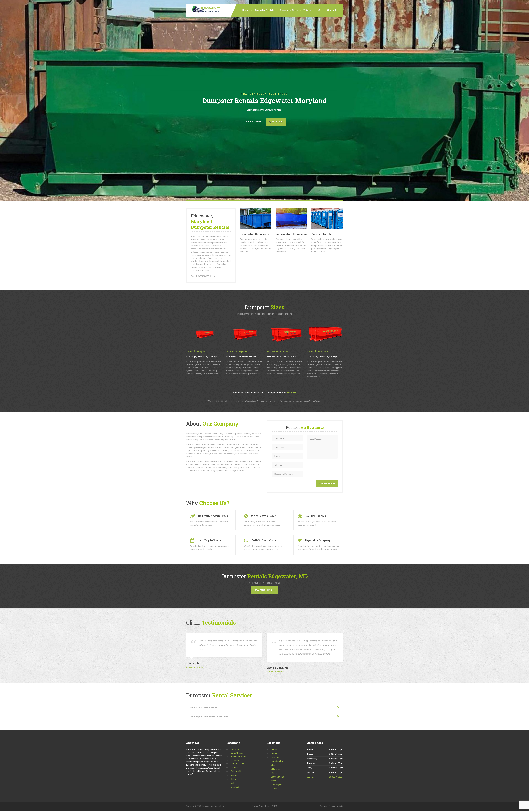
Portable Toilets (321, 234)
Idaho (233, 783)
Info (319, 10)
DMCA (274, 806)
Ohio (273, 765)
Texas (273, 781)
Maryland (235, 787)
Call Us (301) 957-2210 (264, 590)
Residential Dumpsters (254, 234)
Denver (274, 749)
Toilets (307, 10)
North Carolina (277, 761)
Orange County (237, 763)
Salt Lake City (236, 771)
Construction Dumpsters (291, 234)
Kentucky (275, 757)
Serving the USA (336, 806)
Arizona (234, 767)
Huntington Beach (238, 756)
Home (245, 10)
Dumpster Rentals (264, 10)
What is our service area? (203, 707)
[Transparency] (203, 8)
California (235, 749)
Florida (274, 753)
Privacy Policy (258, 806)
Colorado (235, 779)
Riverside (235, 760)
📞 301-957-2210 (276, 122)
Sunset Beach (237, 753)
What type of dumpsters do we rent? (209, 716)
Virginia (234, 775)
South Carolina (277, 777)
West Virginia (276, 784)
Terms (268, 806)
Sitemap (324, 806)
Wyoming (275, 788)
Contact (331, 10)
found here (291, 392)
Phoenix (274, 773)
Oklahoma (275, 769)
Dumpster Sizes (289, 10)
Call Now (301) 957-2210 (203, 276)
